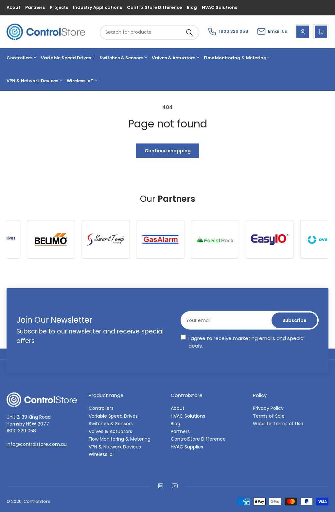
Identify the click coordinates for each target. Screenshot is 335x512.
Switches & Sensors (121, 58)
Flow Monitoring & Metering (235, 58)
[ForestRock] (195, 239)
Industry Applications (97, 7)
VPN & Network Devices (32, 81)
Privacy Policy (268, 408)
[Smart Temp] (86, 240)
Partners (35, 7)
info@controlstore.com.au (37, 444)
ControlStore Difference (154, 7)
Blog (192, 7)
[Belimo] (31, 240)
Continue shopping (168, 150)
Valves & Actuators (173, 58)
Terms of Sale (269, 416)
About (13, 7)
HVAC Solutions (219, 7)
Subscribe (294, 320)
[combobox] (149, 32)
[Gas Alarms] (140, 240)
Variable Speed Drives (66, 58)
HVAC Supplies (187, 447)
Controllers (19, 58)
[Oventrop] (304, 239)
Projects (59, 7)
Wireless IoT (80, 81)
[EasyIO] (250, 239)
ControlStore (37, 501)
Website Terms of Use (278, 423)
